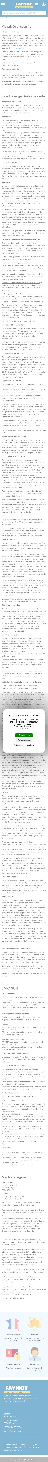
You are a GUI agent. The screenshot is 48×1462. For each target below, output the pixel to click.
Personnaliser (24, 740)
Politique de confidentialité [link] (24, 745)
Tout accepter (25, 735)
